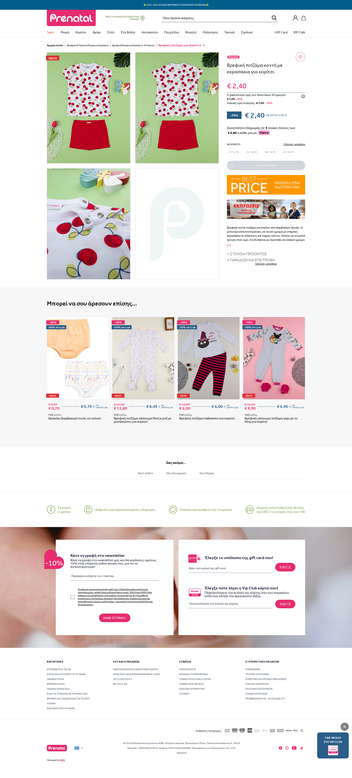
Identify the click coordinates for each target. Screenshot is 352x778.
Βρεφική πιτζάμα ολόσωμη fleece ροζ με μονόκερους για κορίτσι (143, 420)
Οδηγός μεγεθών (294, 144)
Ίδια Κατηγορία (176, 473)
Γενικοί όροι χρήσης (191, 684)
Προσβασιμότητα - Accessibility (265, 698)
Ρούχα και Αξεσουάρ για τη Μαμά (66, 674)
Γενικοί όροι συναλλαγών (195, 679)
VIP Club (299, 32)
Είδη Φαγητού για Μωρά (61, 708)
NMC (62, 760)
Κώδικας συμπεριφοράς (193, 674)
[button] (88, 107)
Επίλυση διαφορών (256, 684)
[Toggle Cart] (303, 18)
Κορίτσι (81, 32)
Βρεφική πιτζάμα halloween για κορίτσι (207, 418)
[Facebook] (280, 748)
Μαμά (65, 32)
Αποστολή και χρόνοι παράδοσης (265, 679)
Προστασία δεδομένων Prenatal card (136, 674)
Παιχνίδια (171, 32)
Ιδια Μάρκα (206, 473)
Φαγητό (191, 32)
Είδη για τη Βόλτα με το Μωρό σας (67, 693)
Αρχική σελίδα (55, 45)
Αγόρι (97, 32)
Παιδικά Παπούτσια (58, 688)
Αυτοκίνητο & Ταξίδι (59, 669)
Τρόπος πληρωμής (257, 674)
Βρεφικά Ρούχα (56, 684)
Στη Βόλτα (128, 32)
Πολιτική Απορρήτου (192, 688)
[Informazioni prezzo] (303, 96)
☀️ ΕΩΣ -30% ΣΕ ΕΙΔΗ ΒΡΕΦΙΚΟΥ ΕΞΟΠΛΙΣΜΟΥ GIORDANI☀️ (176, 5)
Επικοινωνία (252, 669)
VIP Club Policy (122, 679)
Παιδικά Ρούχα (55, 679)
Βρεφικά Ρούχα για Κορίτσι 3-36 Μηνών (133, 45)
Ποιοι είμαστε (187, 669)
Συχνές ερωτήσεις (256, 693)
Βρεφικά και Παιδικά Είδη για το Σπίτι (68, 698)
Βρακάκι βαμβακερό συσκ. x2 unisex (74, 418)
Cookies (184, 693)
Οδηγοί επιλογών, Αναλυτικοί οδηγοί (135, 669)
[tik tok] (302, 748)
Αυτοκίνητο (150, 32)
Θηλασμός (210, 32)
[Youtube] (294, 748)
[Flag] (79, 748)
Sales (50, 32)
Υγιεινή (229, 32)
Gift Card (281, 32)
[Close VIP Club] (345, 727)
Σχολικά (247, 32)
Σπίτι (110, 32)
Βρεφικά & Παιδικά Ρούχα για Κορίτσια (87, 45)
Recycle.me (120, 684)
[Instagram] (287, 748)
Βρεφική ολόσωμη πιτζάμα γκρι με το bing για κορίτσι (271, 420)
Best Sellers (145, 473)
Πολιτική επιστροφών (258, 688)
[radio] (234, 152)
